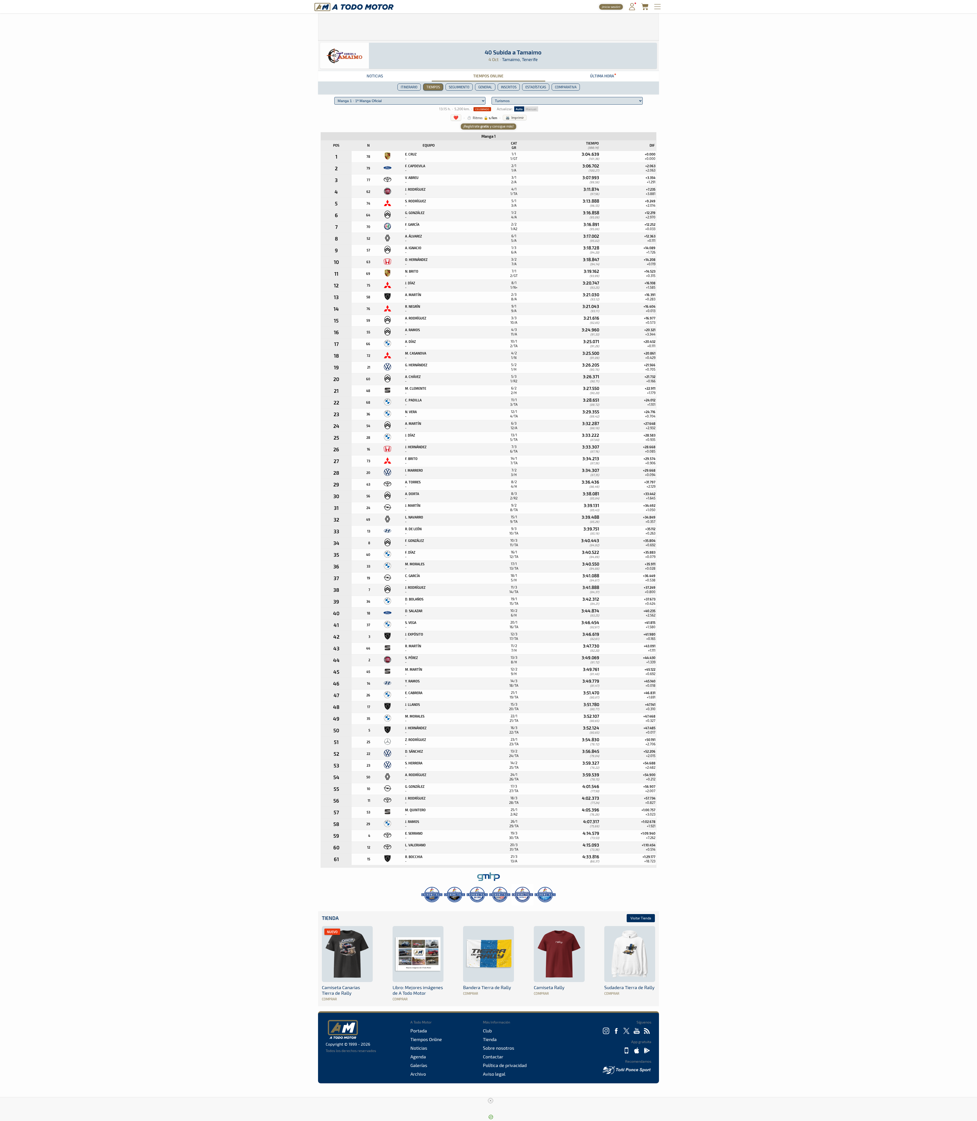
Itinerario (409, 87)
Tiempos (433, 87)
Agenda (418, 1056)
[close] (490, 1100)
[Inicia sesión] (632, 9)
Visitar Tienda (640, 918)
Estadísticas (535, 87)
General (485, 87)
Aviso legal (494, 1074)
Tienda (330, 918)
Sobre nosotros (498, 1048)
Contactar (493, 1056)
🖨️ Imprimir (515, 118)
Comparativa (566, 87)
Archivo (418, 1074)
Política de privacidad (505, 1065)
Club (487, 1030)
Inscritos (508, 87)
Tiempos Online (488, 76)
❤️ (455, 117)
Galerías (418, 1065)
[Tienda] (644, 8)
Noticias (375, 76)
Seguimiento (459, 87)
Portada (418, 1030)
